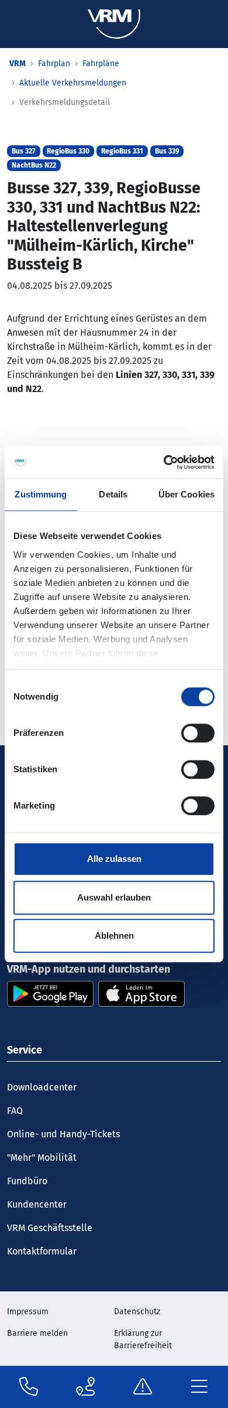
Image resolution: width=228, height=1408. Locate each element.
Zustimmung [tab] (41, 494)
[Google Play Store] (50, 992)
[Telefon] (28, 1387)
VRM (17, 64)
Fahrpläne (100, 64)
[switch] (198, 733)
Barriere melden (37, 1333)
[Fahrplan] (85, 1387)
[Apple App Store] (141, 992)
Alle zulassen (114, 859)
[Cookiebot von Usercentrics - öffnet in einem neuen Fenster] (164, 462)
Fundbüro (27, 1181)
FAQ (15, 1110)
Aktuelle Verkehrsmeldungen (72, 83)
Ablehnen (114, 935)
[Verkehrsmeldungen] (142, 1387)
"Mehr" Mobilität (42, 1157)
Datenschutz (137, 1312)
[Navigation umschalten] (200, 1387)
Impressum (28, 1312)
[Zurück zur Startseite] (114, 23)
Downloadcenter (42, 1087)
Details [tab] (113, 494)
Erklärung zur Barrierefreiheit (143, 1339)
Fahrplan (54, 64)
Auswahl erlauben (114, 897)
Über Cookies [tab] (186, 494)
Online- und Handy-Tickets (63, 1134)
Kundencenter (37, 1204)
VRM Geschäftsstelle (49, 1227)
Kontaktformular (42, 1251)
